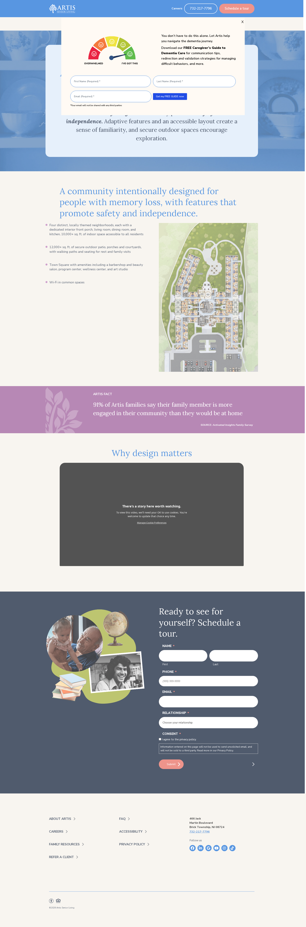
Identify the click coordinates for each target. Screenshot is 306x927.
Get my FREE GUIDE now (170, 96)
